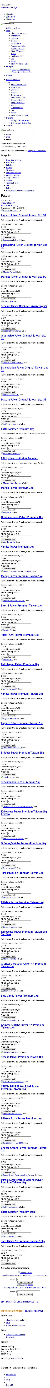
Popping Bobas (12, 175)
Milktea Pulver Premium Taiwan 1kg (22, 902)
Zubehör (9, 165)
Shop (8, 137)
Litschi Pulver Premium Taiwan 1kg (21, 605)
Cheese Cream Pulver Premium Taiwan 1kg (24, 1149)
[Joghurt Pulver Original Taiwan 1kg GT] (10, 210)
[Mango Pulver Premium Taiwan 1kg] (16, 571)
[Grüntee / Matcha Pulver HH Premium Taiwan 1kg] (10, 959)
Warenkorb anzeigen (9, 7)
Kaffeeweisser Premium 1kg (17, 429)
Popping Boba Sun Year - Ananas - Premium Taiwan (25, 1287)
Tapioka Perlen (12, 183)
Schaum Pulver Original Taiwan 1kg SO (24, 306)
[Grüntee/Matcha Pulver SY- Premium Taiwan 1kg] (10, 1020)
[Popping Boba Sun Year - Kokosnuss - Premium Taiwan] (25, 1272)
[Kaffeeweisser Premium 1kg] (10, 424)
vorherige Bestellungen (15, 1334)
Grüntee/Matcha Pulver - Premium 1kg (23, 843)
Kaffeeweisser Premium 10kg (18, 1212)
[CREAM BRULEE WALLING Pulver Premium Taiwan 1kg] (12, 1081)
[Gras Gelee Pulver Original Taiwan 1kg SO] (11, 331)
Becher (9, 167)
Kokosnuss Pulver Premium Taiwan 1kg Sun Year (24, 933)
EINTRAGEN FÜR (20, 1301)
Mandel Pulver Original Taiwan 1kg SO (23, 276)
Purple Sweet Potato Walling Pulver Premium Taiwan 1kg (22, 1181)
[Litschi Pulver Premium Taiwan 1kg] (13, 600)
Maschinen (10, 162)
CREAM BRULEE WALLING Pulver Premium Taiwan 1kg (20, 1088)
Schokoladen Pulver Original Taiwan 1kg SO (24, 369)
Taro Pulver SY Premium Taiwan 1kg (22, 872)
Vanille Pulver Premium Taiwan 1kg (22, 693)
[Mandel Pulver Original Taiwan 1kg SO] (9, 272)
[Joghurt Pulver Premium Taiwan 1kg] (10, 718)
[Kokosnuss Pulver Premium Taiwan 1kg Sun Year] (9, 927)
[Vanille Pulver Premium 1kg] (8, 542)
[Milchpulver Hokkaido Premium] (10, 453)
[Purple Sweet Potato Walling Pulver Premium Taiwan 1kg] (19, 1175)
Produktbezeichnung (9, 205)
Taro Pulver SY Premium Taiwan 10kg (23, 1241)
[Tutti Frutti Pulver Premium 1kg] (7, 630)
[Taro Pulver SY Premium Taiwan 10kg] (9, 1236)
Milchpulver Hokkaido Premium (19, 458)
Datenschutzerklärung (15, 1325)
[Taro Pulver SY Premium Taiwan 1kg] (9, 868)
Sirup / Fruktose (12, 178)
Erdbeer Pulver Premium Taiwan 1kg (22, 752)
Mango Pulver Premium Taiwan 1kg (22, 576)
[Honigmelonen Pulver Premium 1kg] (7, 512)
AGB (8, 1322)
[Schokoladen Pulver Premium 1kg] (8, 777)
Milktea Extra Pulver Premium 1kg (21, 1118)
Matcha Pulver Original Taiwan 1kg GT (23, 399)
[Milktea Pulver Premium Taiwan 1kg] (10, 897)
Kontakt (9, 1385)
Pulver (8, 188)
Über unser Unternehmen (16, 1320)
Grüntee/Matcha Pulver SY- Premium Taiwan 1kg (22, 1026)
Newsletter (11, 1337)
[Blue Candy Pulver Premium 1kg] (10, 991)
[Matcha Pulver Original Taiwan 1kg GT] (10, 394)
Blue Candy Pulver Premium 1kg (19, 995)
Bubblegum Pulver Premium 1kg (20, 664)
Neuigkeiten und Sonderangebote (20, 190)
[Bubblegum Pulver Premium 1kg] (7, 659)
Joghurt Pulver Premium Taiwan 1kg (22, 723)
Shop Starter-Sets (13, 160)
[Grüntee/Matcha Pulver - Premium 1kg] (12, 838)
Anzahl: (4, 234)
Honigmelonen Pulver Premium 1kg (22, 517)
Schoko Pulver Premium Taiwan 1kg (22, 1057)
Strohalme (10, 170)
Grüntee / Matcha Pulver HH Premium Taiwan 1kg (23, 965)
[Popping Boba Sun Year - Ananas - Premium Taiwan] (25, 1285)
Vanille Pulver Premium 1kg (17, 546)
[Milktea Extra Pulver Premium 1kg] (11, 1113)
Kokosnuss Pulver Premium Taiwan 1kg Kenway (24, 813)
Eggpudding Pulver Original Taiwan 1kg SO (24, 246)
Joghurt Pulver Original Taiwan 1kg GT (23, 215)
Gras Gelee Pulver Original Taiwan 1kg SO (23, 337)
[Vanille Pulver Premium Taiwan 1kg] (9, 689)
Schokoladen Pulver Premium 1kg (20, 782)
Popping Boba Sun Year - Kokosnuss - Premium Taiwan (25, 1275)
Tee (7, 185)
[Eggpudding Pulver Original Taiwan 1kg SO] (11, 240)
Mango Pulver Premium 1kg (17, 487)
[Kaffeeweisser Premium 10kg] (10, 1207)
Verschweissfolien (13, 172)
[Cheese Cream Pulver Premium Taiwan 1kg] (12, 1143)
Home (8, 134)
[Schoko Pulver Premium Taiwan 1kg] (11, 1052)
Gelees (9, 180)
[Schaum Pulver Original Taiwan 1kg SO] (7, 301)
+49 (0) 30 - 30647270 (37, 150)
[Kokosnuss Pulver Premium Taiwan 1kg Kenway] (17, 806)
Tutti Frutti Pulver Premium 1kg (20, 635)
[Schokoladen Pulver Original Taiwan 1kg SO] (12, 362)
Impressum (11, 1374)
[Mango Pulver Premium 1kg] (12, 483)
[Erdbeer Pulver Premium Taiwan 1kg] (11, 748)
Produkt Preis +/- (8, 203)
